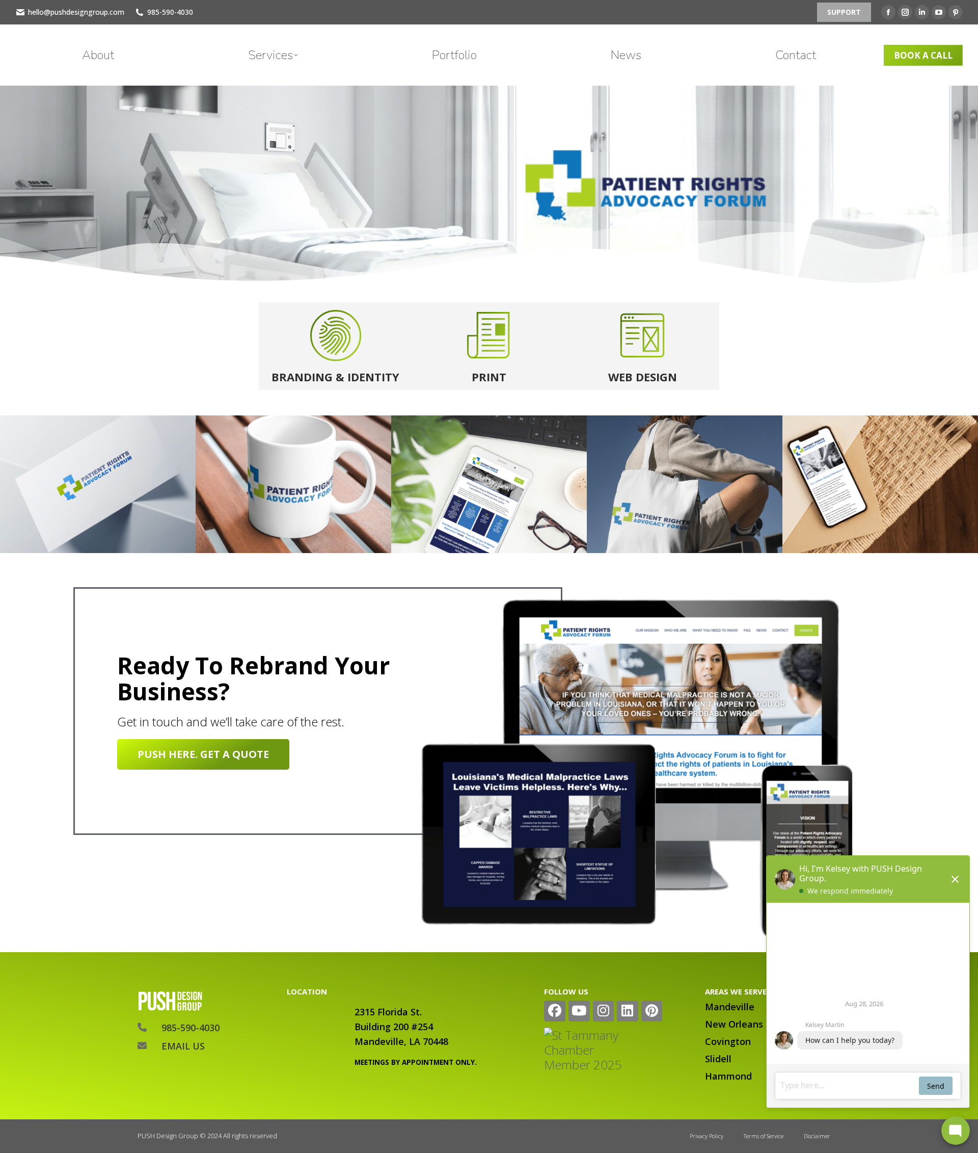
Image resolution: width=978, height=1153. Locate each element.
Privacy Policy (706, 1136)
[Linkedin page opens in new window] (922, 12)
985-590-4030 (170, 12)
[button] (826, 9)
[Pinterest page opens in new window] (955, 12)
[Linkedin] (627, 1011)
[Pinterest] (652, 1011)
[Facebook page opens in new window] (888, 12)
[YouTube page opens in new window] (939, 12)
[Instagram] (603, 1011)
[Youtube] (579, 1011)
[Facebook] (554, 1011)
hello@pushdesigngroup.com (76, 12)
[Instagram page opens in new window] (905, 12)
